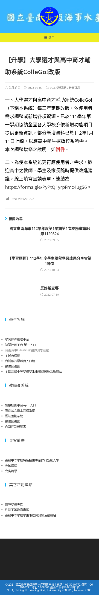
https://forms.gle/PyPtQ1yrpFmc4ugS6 (46, 187)
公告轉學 (11, 471)
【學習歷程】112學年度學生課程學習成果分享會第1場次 (49, 261)
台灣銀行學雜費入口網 (20, 361)
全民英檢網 (12, 355)
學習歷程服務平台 (17, 339)
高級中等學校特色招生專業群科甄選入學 (32, 460)
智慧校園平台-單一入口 (20, 345)
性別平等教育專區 (17, 510)
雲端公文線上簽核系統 (20, 410)
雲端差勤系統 (14, 416)
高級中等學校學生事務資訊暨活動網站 (30, 515)
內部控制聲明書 (15, 426)
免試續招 (11, 465)
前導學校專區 (14, 504)
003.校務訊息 (58, 88)
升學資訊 (74, 88)
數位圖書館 (12, 366)
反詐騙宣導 (49, 288)
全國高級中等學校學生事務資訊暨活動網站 (33, 371)
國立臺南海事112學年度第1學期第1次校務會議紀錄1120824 (49, 231)
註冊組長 (14, 88)
